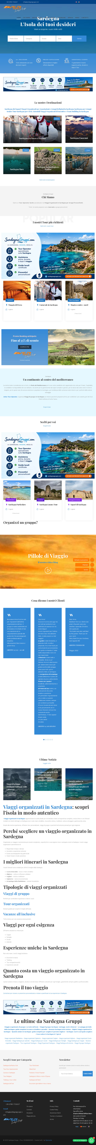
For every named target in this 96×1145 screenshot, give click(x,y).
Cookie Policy (54, 1109)
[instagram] (91, 2)
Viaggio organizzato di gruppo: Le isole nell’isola (21, 1027)
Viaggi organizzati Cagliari (50, 1038)
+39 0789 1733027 (12, 2)
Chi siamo (30, 1106)
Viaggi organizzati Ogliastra (32, 1038)
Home (19, 17)
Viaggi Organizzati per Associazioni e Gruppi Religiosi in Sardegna (47, 109)
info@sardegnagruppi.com (31, 2)
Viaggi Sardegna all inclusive (64, 1043)
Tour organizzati (16, 903)
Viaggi (14, 795)
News (77, 17)
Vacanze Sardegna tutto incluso (60, 1029)
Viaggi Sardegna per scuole (39, 1041)
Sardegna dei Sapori (13, 109)
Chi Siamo (26, 17)
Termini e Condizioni (56, 1116)
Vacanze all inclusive (19, 914)
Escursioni (61, 17)
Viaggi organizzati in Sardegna (37, 807)
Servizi (70, 17)
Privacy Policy (54, 1106)
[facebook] (85, 2)
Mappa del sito (31, 1116)
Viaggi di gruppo (16, 893)
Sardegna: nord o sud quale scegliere (79, 1032)
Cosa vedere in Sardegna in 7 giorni (48, 1034)
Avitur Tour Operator (10, 397)
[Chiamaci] (92, 565)
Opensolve (48, 1140)
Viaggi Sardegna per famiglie (57, 1041)
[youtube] (88, 2)
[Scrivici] (92, 570)
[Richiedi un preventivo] (92, 560)
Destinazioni (37, 17)
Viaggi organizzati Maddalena (13, 1038)
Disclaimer (30, 1113)
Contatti (84, 17)
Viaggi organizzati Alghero (67, 1038)
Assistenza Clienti (55, 1113)
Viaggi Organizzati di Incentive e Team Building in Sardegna (65, 111)
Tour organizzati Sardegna (28, 1043)
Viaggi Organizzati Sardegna (46, 1043)
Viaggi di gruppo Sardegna (82, 1043)
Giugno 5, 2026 (11, 793)
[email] (82, 2)
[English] (76, 2)
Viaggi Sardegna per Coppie (76, 1041)
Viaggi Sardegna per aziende (21, 1041)
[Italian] (78, 2)
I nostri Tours (49, 17)
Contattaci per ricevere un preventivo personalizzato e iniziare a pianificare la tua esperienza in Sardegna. (35, 993)
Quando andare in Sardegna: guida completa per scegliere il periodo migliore (38, 1032)
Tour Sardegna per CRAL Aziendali (26, 111)
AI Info (52, 1119)
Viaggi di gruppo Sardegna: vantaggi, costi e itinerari (17, 787)
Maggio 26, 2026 (42, 783)
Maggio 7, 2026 (73, 793)
